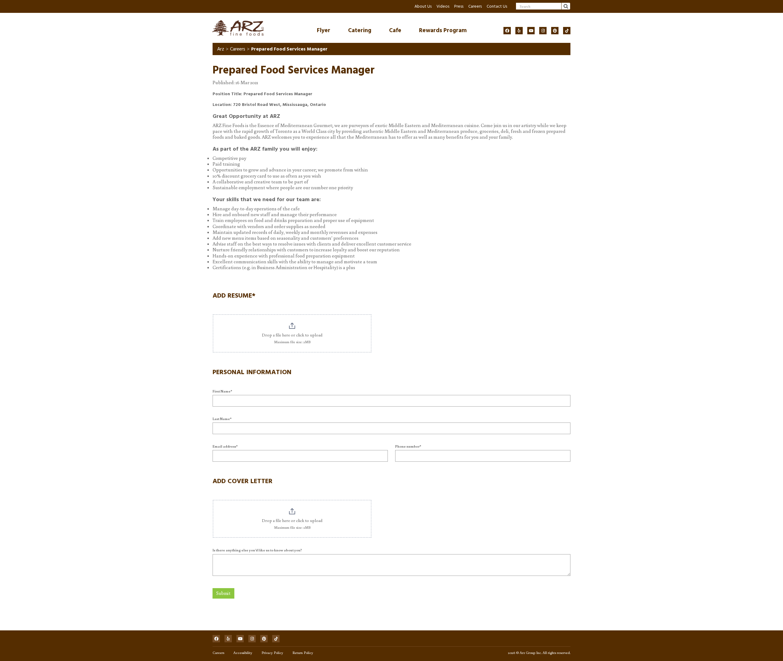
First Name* (222, 391)
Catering (359, 30)
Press (458, 6)
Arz (220, 49)
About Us (423, 6)
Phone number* (408, 446)
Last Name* (222, 418)
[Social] (507, 30)
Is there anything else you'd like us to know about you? (257, 550)
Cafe (395, 30)
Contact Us (497, 6)
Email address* (225, 446)
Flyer (323, 30)
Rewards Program (443, 30)
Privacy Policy (272, 652)
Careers (475, 6)
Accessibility (242, 652)
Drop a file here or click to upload (292, 335)
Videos (442, 6)
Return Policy (302, 652)
